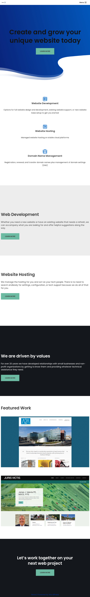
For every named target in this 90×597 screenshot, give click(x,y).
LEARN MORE (45, 51)
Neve (33, 594)
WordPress (54, 594)
